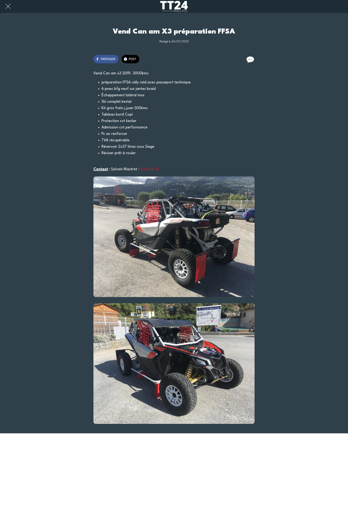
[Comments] (250, 59)
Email (145, 169)
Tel (156, 169)
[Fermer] (8, 6)
